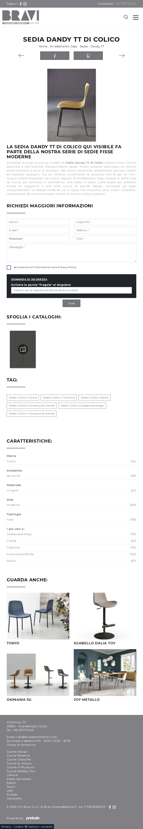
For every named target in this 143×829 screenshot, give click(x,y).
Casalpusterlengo (71, 534)
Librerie (12, 775)
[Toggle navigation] (136, 17)
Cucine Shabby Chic (21, 771)
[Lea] (121, 55)
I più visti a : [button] (16, 529)
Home (43, 46)
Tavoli (11, 786)
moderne (71, 505)
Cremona (71, 547)
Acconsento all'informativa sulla (45, 267)
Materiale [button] (14, 485)
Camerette (14, 798)
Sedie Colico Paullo (94, 397)
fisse (71, 519)
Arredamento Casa (63, 46)
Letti (10, 790)
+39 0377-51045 (125, 3)
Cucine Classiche (19, 759)
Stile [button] (10, 499)
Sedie (84, 46)
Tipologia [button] (14, 514)
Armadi (12, 794)
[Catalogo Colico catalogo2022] (23, 349)
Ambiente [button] (14, 470)
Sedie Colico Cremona (59, 397)
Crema (71, 541)
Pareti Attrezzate (19, 779)
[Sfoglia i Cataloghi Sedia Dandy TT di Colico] (88, 55)
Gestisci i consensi (40, 826)
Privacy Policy (67, 267)
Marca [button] (11, 456)
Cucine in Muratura (20, 767)
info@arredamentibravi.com (37, 737)
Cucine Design (17, 751)
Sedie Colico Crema (23, 397)
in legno (71, 490)
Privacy (6, 826)
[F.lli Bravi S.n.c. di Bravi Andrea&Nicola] (20, 17)
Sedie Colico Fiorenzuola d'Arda (31, 405)
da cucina (71, 475)
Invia (71, 303)
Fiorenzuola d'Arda (71, 554)
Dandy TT (97, 46)
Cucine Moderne (18, 755)
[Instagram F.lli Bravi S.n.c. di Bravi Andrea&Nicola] (25, 3)
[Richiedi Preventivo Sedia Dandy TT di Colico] (54, 55)
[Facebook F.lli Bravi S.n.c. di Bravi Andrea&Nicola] (21, 3)
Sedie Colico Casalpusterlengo (82, 405)
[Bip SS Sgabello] (21, 55)
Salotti (11, 783)
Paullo (71, 561)
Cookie (18, 826)
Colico (71, 461)
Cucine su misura (19, 763)
